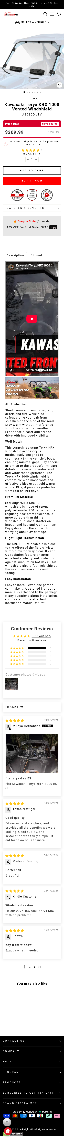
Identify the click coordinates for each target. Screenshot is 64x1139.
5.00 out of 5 (41, 636)
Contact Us (14, 1040)
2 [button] (30, 966)
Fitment (36, 255)
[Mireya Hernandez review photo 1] (32, 754)
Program (11, 1072)
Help (7, 1061)
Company (11, 1051)
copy (53, 227)
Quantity (32, 153)
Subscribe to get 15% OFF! (28, 1092)
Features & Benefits (24, 207)
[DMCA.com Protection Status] (32, 1134)
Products (12, 1082)
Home (31, 98)
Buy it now (32, 180)
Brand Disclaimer (20, 1103)
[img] (14, 720)
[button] (31, 150)
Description (15, 255)
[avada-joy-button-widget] (8, 1131)
